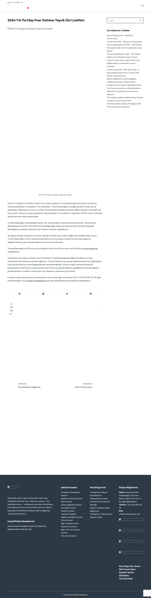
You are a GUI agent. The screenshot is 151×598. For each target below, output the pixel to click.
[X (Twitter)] (43, 294)
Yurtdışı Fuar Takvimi (61, 3)
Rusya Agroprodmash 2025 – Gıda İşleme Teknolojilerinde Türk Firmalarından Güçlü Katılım (124, 47)
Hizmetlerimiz (82, 3)
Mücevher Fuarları (69, 536)
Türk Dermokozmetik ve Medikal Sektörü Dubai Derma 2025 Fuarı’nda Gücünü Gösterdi (124, 91)
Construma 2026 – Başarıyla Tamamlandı (124, 41)
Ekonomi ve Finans (69, 526)
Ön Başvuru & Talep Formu (101, 514)
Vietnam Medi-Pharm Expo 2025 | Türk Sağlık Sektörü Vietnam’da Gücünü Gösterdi (123, 63)
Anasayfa (31, 3)
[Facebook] (19, 294)
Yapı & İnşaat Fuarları (70, 523)
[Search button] (140, 20)
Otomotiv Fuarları (68, 514)
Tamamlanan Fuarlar (99, 498)
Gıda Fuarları (66, 501)
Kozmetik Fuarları (68, 508)
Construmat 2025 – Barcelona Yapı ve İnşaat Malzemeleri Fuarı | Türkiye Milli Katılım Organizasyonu (123, 72)
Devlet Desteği (107, 3)
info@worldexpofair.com (38, 280)
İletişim (122, 3)
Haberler (94, 3)
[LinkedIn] (91, 294)
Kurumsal (43, 3)
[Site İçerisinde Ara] (142, 6)
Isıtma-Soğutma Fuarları (71, 504)
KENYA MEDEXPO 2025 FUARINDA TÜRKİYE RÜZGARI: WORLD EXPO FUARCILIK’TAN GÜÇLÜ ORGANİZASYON (124, 82)
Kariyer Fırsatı (96, 517)
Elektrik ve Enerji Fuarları (71, 498)
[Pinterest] (67, 294)
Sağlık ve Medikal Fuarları (72, 517)
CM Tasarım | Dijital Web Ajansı (75, 595)
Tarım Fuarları (67, 520)
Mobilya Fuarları (68, 511)
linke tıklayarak (87, 226)
